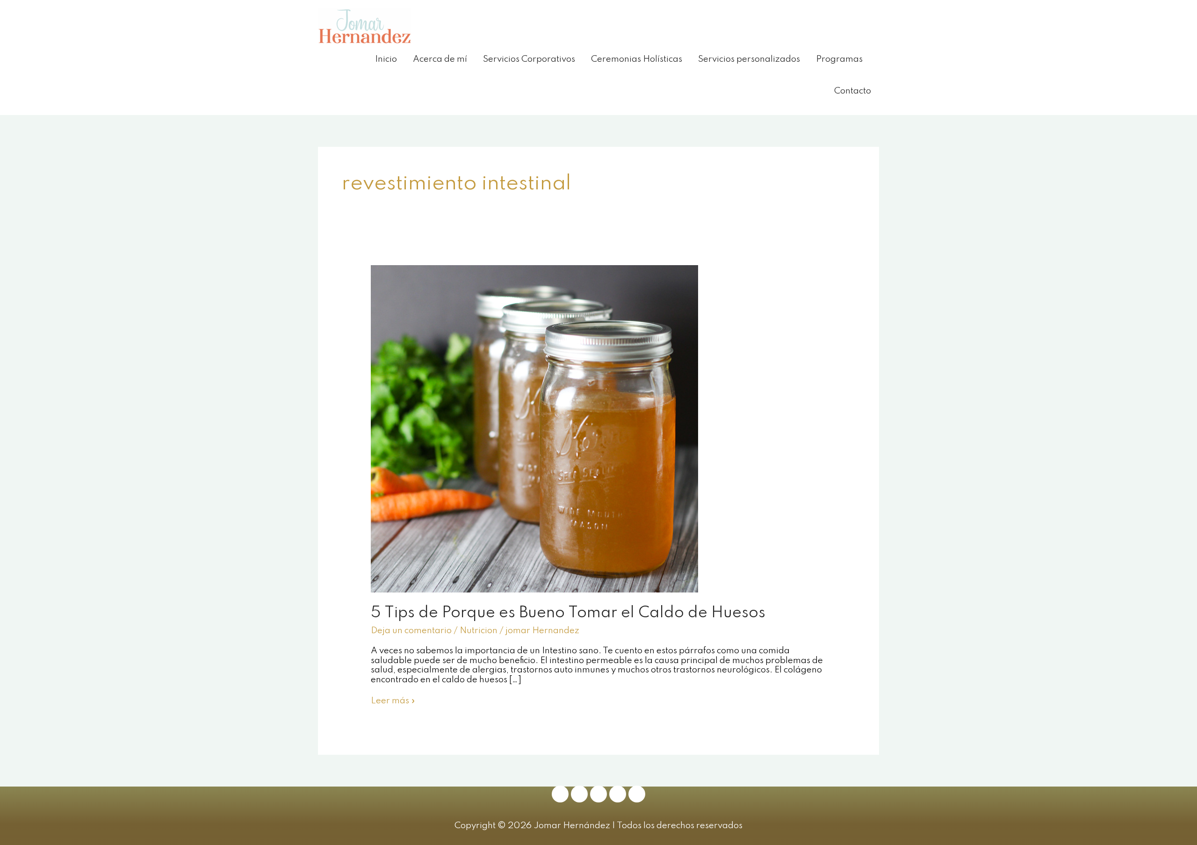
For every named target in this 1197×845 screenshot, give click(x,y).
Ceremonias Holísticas (636, 59)
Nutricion (479, 630)
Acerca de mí (440, 59)
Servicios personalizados (749, 59)
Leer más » (393, 700)
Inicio (386, 59)
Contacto (852, 91)
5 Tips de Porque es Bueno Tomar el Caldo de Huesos (568, 613)
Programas (839, 59)
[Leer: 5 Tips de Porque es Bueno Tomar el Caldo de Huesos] (534, 428)
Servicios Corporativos (529, 59)
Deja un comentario (411, 630)
